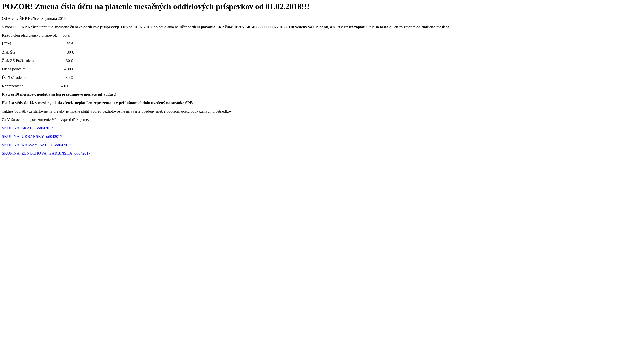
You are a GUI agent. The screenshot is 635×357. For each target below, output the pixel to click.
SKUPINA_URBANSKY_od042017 (32, 136)
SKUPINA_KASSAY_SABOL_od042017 (36, 145)
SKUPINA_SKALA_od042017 (27, 128)
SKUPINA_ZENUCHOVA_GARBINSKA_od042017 (46, 153)
